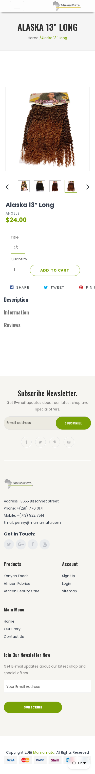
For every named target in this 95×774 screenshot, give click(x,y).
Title (15, 237)
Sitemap (69, 591)
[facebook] (26, 441)
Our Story (12, 628)
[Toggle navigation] (17, 6)
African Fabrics (17, 583)
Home (33, 37)
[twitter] (40, 441)
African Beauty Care (22, 591)
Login (66, 583)
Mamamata (43, 752)
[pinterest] (54, 441)
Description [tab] (16, 299)
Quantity (17, 259)
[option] (24, 186)
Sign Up (68, 575)
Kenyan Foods (16, 575)
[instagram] (69, 441)
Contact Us (14, 636)
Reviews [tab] (12, 325)
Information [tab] (16, 312)
